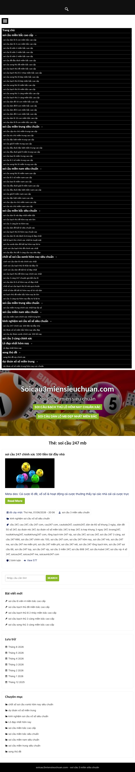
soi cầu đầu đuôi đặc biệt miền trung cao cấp (22, 148)
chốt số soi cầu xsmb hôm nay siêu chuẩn (28, 257)
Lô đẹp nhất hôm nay (15, 343)
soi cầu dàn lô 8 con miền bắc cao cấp (19, 122)
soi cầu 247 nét (69, 544)
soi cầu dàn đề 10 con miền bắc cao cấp (20, 102)
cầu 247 (14, 524)
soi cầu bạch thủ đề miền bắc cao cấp (19, 69)
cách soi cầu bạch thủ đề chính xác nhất (20, 248)
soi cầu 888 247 (80, 549)
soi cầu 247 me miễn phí (24, 544)
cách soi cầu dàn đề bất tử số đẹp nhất (20, 270)
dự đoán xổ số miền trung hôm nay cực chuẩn (23, 366)
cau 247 (24, 524)
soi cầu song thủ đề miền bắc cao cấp (19, 65)
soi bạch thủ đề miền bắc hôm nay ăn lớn (21, 295)
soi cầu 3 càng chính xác (17, 338)
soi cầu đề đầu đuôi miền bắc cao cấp (19, 60)
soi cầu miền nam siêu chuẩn (20, 168)
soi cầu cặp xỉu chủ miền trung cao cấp (20, 131)
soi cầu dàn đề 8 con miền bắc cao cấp (20, 106)
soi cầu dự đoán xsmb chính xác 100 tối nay (22, 334)
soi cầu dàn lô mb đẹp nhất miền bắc (19, 215)
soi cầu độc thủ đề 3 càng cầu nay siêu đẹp (21, 253)
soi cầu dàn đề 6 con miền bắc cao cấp (20, 110)
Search (52, 578)
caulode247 (65, 524)
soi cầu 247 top (23, 549)
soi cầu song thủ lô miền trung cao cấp (20, 164)
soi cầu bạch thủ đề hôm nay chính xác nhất (22, 274)
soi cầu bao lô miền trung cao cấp (18, 156)
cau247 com (51, 524)
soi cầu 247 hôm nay (80, 539)
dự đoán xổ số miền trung (18, 361)
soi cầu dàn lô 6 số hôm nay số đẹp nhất (20, 282)
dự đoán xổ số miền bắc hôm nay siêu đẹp (21, 330)
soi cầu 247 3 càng (110, 534)
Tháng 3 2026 (16, 664)
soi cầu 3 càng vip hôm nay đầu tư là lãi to (21, 299)
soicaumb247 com (49, 554)
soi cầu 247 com (59, 539)
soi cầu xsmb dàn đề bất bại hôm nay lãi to (21, 244)
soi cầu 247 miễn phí (49, 544)
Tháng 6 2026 (16, 646)
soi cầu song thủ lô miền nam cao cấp (19, 173)
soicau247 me (30, 554)
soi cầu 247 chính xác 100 (35, 539)
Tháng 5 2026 (16, 652)
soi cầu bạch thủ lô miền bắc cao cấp (19, 89)
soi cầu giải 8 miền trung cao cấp (17, 144)
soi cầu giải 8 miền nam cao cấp (17, 194)
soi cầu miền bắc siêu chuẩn (19, 210)
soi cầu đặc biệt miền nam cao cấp (18, 198)
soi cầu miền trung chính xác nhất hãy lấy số (22, 308)
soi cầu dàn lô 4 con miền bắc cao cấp (19, 44)
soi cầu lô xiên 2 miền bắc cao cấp (18, 56)
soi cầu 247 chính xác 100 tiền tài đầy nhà (21, 326)
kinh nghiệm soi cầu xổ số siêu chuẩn (25, 321)
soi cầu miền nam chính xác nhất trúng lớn (21, 317)
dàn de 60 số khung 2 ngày (101, 524)
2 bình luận (15, 560)
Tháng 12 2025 (16, 682)
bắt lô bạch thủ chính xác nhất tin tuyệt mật (22, 240)
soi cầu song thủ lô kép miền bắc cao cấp (21, 77)
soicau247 (16, 554)
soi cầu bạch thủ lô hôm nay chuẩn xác (20, 232)
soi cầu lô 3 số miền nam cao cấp (17, 178)
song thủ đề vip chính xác (14, 357)
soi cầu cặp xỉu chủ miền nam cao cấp (19, 202)
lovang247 (114, 529)
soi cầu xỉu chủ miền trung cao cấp (18, 135)
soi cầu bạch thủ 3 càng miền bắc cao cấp (21, 98)
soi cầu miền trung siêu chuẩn (20, 126)
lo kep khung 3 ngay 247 (94, 529)
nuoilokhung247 (14, 534)
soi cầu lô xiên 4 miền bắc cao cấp (18, 48)
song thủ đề (9, 352)
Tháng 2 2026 (16, 670)
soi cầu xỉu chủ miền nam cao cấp (18, 206)
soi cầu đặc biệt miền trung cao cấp (18, 140)
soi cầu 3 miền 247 (60, 549)
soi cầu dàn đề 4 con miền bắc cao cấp (20, 114)
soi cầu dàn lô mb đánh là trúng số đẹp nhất (22, 236)
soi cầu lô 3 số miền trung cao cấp (18, 160)
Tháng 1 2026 (15, 676)
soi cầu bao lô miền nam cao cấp (17, 182)
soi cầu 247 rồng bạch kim (93, 544)
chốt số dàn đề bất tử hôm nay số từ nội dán (22, 290)
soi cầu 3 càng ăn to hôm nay (16, 224)
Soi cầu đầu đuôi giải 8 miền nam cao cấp (21, 186)
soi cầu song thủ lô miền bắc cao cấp (19, 85)
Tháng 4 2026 (16, 658)
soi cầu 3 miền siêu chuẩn (76, 512)
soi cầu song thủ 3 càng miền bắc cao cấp (21, 93)
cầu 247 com (36, 524)
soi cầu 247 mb (101, 539)
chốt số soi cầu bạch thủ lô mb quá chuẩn (21, 286)
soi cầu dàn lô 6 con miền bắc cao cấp (19, 40)
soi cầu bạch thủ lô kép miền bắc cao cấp (21, 81)
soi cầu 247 (79, 534)
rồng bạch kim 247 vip (60, 534)
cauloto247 (79, 524)
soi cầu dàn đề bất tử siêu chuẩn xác (19, 228)
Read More (15, 501)
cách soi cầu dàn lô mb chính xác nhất (20, 262)
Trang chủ (8, 30)
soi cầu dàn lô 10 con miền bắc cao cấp (20, 118)
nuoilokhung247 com (35, 534)
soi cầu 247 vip (41, 549)
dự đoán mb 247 (26, 529)
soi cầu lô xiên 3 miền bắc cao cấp (18, 52)
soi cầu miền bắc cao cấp (17, 35)
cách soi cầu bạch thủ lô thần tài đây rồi (20, 266)
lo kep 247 (74, 529)
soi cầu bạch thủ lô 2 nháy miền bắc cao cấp (22, 73)
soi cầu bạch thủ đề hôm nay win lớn (19, 220)
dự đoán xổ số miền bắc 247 (52, 529)
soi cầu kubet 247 (99, 549)
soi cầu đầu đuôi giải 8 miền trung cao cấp (21, 152)
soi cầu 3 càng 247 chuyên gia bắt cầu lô (21, 278)
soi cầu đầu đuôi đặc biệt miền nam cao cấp (22, 190)
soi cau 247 (93, 534)
